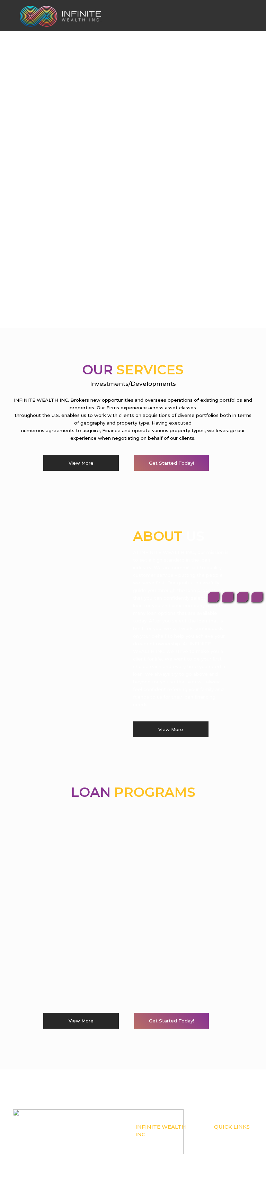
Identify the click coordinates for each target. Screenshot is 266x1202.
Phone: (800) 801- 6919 (155, 1150)
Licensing (223, 1150)
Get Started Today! (171, 463)
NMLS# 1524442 (150, 1142)
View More (81, 463)
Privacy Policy (227, 1157)
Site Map (222, 1165)
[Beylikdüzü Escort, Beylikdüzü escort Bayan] (60, 15)
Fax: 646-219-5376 (151, 1157)
